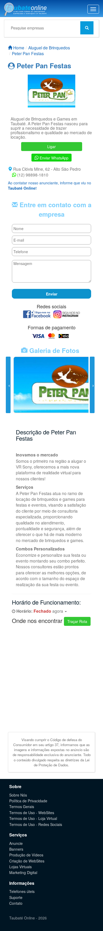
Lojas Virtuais (20, 866)
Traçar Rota (77, 621)
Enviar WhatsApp (53, 157)
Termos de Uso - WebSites (31, 812)
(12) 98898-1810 (32, 175)
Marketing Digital (23, 872)
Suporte (15, 897)
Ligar (51, 146)
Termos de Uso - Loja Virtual (33, 818)
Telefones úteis (22, 891)
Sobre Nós (18, 795)
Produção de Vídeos (26, 854)
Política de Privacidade (28, 800)
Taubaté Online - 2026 (28, 917)
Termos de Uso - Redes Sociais (35, 824)
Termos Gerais (21, 806)
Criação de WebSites (26, 861)
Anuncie (16, 843)
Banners (16, 849)
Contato (15, 903)
